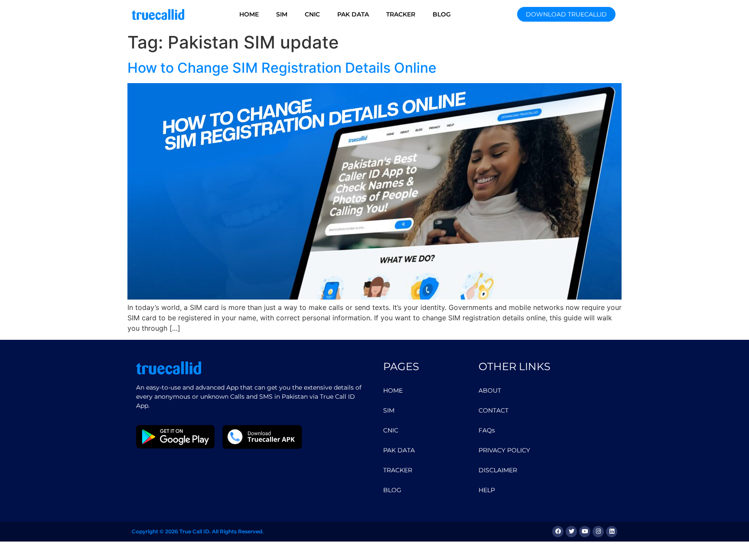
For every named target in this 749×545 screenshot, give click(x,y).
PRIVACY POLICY (504, 450)
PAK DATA (353, 14)
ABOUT (490, 390)
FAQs (487, 430)
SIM (281, 14)
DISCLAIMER (498, 470)
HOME (249, 14)
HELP (487, 490)
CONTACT (493, 410)
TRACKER (400, 14)
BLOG (442, 14)
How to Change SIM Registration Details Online (281, 67)
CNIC (312, 14)
